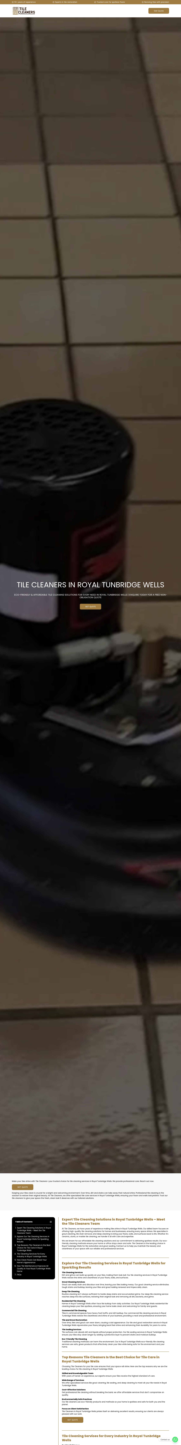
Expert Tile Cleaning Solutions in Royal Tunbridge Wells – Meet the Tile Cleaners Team (34, 1230)
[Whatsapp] (175, 1439)
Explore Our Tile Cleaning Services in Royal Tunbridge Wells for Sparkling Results (33, 1239)
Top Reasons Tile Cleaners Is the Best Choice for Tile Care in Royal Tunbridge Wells (33, 1248)
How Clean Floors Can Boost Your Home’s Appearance (32, 1261)
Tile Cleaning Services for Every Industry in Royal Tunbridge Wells (32, 1255)
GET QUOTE (90, 606)
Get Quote (159, 11)
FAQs (19, 1274)
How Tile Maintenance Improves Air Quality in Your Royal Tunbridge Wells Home (33, 1268)
